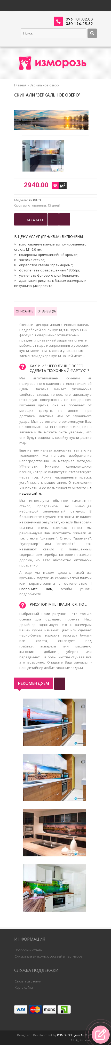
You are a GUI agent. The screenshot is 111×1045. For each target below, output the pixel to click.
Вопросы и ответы (29, 950)
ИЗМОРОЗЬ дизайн (70, 1035)
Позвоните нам (35, 588)
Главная (20, 85)
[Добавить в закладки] (53, 219)
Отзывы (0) (46, 311)
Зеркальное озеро (44, 85)
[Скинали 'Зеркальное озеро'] (45, 157)
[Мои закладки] (64, 219)
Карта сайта (24, 987)
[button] (101, 1035)
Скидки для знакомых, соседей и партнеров (48, 956)
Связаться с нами (28, 981)
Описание (24, 311)
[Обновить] (59, 684)
